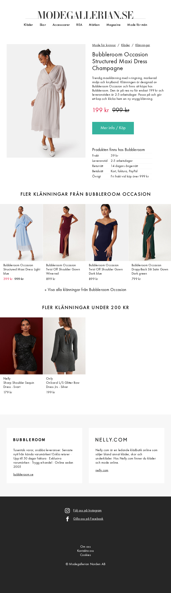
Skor (43, 25)
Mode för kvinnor (104, 45)
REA (79, 25)
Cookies (85, 555)
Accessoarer (61, 25)
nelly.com (102, 470)
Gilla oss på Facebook (88, 519)
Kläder (28, 25)
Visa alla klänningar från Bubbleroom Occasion (87, 290)
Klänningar (142, 45)
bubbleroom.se (23, 474)
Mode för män (137, 25)
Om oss (85, 546)
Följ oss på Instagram (87, 510)
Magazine (113, 25)
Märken (94, 25)
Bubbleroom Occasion (120, 55)
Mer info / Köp (113, 128)
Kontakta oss (85, 551)
